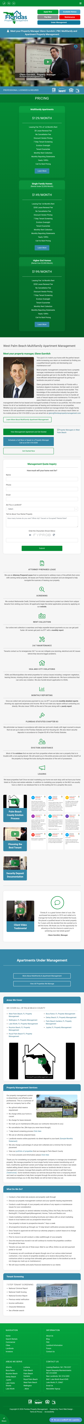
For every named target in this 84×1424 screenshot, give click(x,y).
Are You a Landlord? (14, 505)
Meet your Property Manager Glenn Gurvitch (32, 31)
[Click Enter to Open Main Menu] (80, 3)
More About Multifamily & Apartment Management (42, 976)
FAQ (47, 1342)
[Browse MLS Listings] (13, 3)
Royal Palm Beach (31, 1379)
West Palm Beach (30, 1382)
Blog (48, 1339)
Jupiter (8, 1380)
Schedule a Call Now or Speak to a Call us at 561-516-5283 (28, 441)
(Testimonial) (12, 1173)
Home (8, 1336)
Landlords (10, 1348)
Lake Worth (10, 1389)
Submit (42, 548)
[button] (30, 534)
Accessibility (49, 1412)
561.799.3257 (65, 1367)
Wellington (28, 1386)
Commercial (10, 1342)
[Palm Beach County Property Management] (48, 62)
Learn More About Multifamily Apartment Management (27, 420)
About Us (49, 1336)
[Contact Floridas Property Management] (4, 3)
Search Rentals (11, 1339)
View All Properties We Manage (42, 984)
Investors (9, 1352)
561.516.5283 (64, 1376)
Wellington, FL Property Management (23, 1020)
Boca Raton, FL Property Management (60, 1014)
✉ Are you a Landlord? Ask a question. (66, 1420)
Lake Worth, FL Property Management (23, 1024)
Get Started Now (28, 451)
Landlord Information (54, 1345)
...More (26, 1389)
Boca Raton (10, 1370)
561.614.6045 (51, 1373)
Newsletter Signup (53, 1389)
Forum (48, 1348)
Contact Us (50, 1352)
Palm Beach (28, 1370)
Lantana (27, 1367)
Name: (8, 475)
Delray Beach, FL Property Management (61, 1017)
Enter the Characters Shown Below (42, 531)
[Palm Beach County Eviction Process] (42, 1061)
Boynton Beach (12, 1374)
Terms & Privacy (36, 1412)
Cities (8, 1345)
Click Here (37, 1131)
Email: (8, 495)
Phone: (8, 485)
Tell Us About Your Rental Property (19, 514)
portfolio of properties (24, 1151)
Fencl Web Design (66, 1409)
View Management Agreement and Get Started (28, 432)
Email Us (49, 1386)
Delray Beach (11, 1377)
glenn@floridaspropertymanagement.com (65, 413)
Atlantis (9, 1367)
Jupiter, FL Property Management (58, 1027)
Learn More (42, 171)
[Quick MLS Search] (8, 3)
